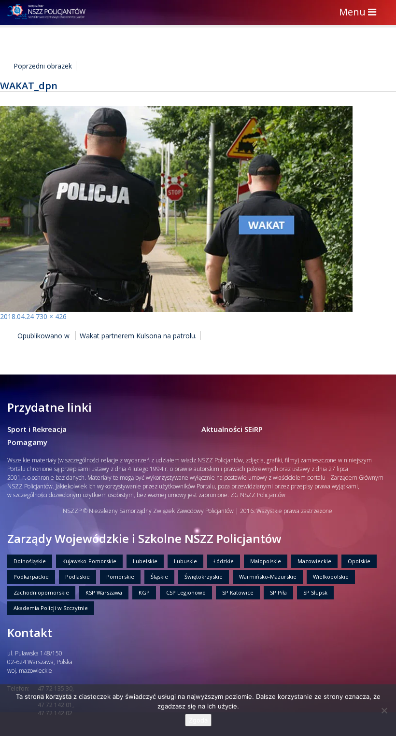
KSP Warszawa (103, 592)
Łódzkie (223, 561)
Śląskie (159, 576)
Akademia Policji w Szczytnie (51, 607)
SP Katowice (238, 592)
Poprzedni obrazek (43, 65)
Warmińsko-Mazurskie (268, 576)
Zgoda (198, 720)
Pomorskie (120, 576)
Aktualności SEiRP (232, 429)
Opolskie (359, 561)
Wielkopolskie (331, 576)
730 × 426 (51, 316)
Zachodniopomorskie (41, 592)
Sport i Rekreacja (37, 429)
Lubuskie (185, 561)
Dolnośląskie (30, 561)
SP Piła (278, 592)
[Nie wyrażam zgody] (384, 710)
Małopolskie (265, 561)
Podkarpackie (31, 576)
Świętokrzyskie (203, 576)
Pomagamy (27, 442)
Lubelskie (145, 561)
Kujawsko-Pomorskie (89, 561)
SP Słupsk (315, 592)
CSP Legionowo (186, 592)
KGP (144, 592)
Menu (360, 13)
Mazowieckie (314, 561)
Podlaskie (77, 576)
